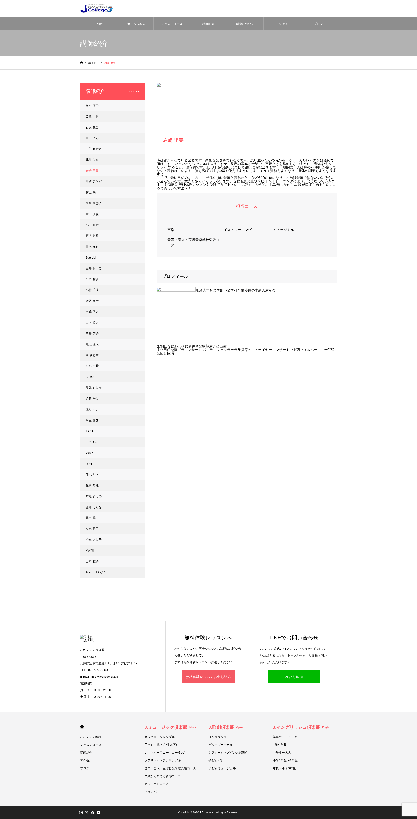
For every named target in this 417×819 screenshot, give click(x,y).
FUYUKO (92, 442)
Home (98, 24)
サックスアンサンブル (159, 737)
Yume (89, 453)
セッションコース (156, 784)
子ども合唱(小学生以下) (160, 744)
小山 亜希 (92, 225)
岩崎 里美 (92, 170)
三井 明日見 (94, 268)
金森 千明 (92, 116)
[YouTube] (98, 812)
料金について (245, 24)
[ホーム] (81, 62)
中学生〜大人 (282, 752)
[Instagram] (81, 812)
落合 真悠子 (94, 203)
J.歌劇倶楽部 (226, 727)
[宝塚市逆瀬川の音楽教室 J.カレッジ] (96, 8)
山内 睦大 (92, 322)
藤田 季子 (92, 518)
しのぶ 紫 (92, 366)
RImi (89, 463)
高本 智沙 (92, 279)
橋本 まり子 (94, 539)
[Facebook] (92, 812)
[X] (86, 812)
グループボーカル (220, 744)
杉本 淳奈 (92, 105)
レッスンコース (171, 24)
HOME (82, 727)
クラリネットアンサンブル (162, 760)
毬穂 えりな (94, 507)
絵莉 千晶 (92, 398)
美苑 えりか (94, 387)
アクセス (282, 24)
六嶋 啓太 (92, 311)
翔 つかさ (92, 474)
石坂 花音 (92, 127)
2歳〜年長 (280, 744)
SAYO (90, 377)
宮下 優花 (92, 214)
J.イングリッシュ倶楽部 (302, 727)
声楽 (170, 230)
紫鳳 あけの (94, 496)
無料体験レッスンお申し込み (208, 677)
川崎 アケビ (94, 181)
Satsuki (91, 257)
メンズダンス (217, 737)
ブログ (318, 24)
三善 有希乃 (94, 149)
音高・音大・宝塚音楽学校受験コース (193, 242)
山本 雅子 (92, 561)
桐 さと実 (92, 355)
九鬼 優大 (92, 344)
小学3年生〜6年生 (285, 760)
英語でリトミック (285, 737)
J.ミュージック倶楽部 (170, 727)
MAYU (90, 550)
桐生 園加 (92, 420)
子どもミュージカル (222, 768)
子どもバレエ (217, 760)
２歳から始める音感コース (162, 776)
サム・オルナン (96, 572)
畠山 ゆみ (92, 138)
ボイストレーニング (236, 230)
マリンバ (150, 791)
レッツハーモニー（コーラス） (165, 752)
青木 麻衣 (92, 246)
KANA (90, 431)
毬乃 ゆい (92, 409)
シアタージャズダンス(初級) (227, 752)
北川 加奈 (92, 159)
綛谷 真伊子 (94, 301)
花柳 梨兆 (92, 485)
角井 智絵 (92, 333)
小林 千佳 (92, 290)
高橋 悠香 (92, 235)
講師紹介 (208, 24)
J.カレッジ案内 (135, 24)
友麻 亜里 (92, 529)
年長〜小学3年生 (284, 768)
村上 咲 (91, 192)
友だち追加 (294, 677)
